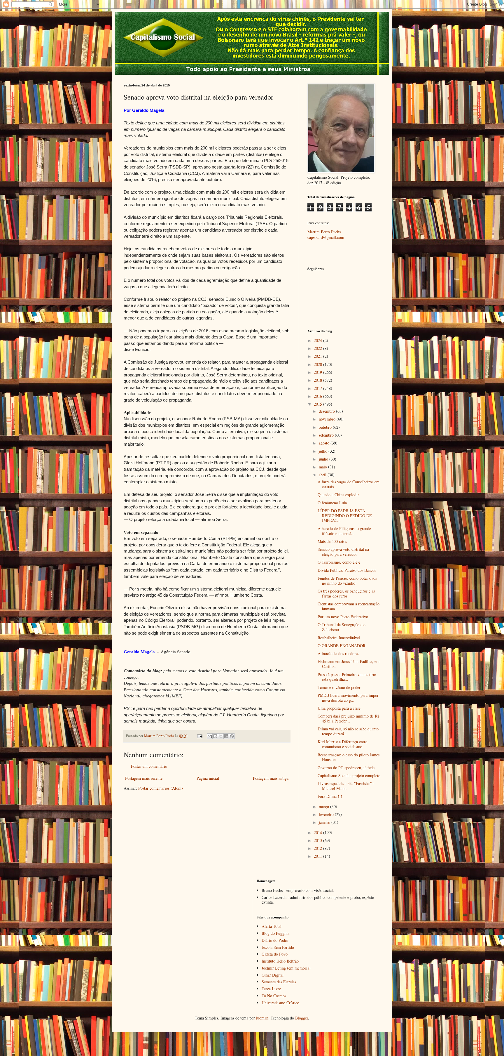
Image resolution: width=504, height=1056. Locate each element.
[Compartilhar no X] (221, 736)
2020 (318, 364)
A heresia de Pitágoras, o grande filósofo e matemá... (344, 531)
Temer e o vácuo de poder (339, 687)
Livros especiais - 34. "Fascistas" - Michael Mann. (346, 786)
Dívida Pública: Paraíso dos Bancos (347, 570)
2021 (318, 356)
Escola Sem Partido (278, 947)
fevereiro (327, 814)
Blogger (301, 1018)
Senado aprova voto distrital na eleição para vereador (343, 551)
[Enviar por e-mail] (210, 736)
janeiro (325, 822)
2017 (318, 388)
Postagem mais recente (143, 778)
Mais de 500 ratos (332, 541)
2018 (318, 380)
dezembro (327, 411)
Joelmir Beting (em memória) (286, 968)
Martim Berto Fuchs (324, 232)
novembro (328, 419)
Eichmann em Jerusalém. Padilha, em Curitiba (348, 664)
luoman (262, 1018)
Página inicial (208, 778)
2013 (318, 840)
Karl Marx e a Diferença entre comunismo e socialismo (342, 744)
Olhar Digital (273, 975)
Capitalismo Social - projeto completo (349, 775)
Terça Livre (271, 988)
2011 (318, 856)
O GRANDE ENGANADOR (341, 645)
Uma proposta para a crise (339, 708)
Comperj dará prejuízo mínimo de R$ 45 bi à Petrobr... (348, 718)
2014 (318, 832)
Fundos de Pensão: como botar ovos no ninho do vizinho (347, 580)
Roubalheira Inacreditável (339, 637)
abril (323, 474)
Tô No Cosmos (274, 995)
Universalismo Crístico (280, 1002)
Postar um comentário (149, 766)
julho (323, 451)
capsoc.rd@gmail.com (325, 237)
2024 (318, 340)
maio (323, 467)
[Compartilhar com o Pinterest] (232, 736)
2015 (318, 404)
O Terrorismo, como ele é (339, 562)
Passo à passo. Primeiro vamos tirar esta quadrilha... (347, 677)
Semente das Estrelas (279, 981)
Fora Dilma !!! (330, 796)
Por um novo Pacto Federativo (343, 616)
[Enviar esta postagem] (199, 735)
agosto (324, 443)
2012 (318, 848)
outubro (326, 427)
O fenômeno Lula (332, 503)
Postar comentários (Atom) (160, 788)
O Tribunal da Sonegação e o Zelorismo (341, 627)
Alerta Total (271, 926)
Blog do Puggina (275, 933)
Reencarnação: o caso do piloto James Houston (348, 757)
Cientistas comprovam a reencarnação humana (348, 606)
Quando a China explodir (338, 494)
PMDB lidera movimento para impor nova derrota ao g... (348, 697)
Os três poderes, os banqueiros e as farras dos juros (346, 593)
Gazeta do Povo (275, 954)
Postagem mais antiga (270, 778)
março (324, 806)
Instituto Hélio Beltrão (280, 961)
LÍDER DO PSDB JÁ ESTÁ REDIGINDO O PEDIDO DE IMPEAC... (345, 515)
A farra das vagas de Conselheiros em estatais (348, 484)
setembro (327, 435)
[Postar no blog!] (215, 736)
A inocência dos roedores (338, 653)
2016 (318, 396)
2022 (318, 348)
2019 (318, 372)
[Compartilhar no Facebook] (226, 736)
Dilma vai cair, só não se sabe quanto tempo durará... (348, 731)
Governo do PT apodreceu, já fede (346, 767)
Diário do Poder (275, 940)
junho (324, 459)
